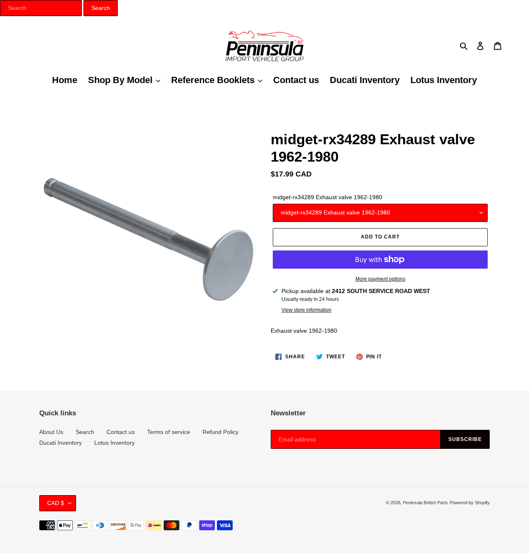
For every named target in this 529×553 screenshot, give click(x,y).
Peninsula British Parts (425, 502)
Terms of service (168, 432)
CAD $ (55, 503)
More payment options (380, 279)
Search (85, 432)
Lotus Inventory (114, 442)
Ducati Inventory (60, 442)
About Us (51, 432)
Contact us (121, 432)
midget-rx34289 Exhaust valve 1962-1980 (327, 197)
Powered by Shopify (470, 502)
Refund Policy (220, 432)
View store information (306, 310)
